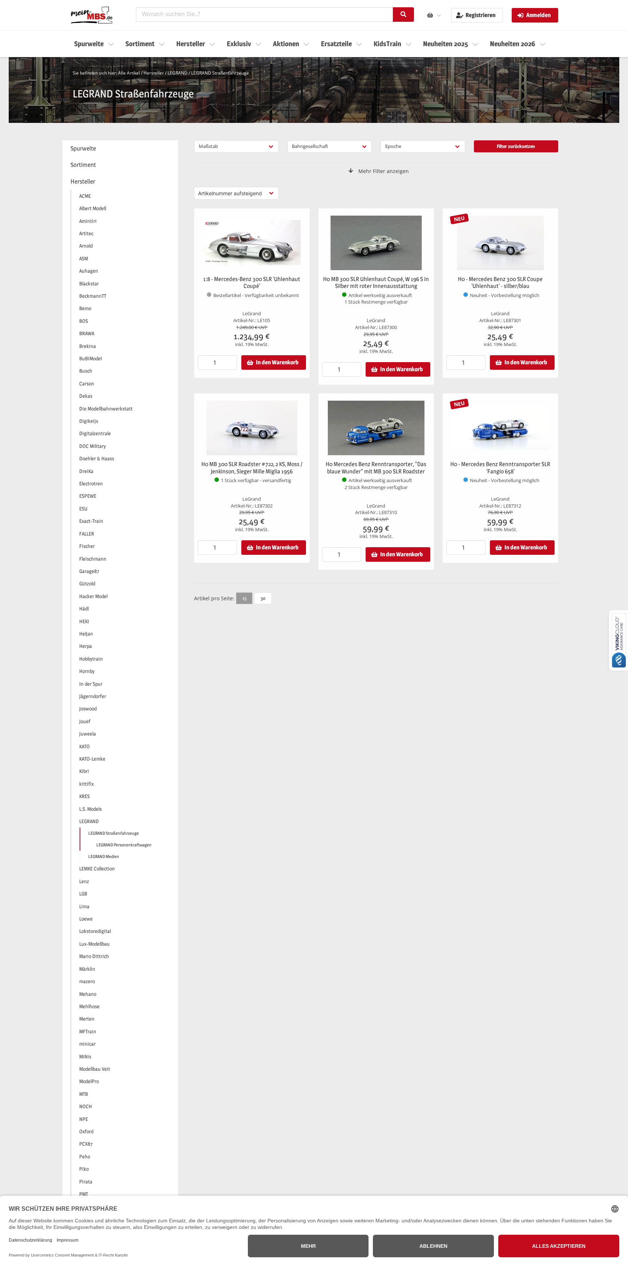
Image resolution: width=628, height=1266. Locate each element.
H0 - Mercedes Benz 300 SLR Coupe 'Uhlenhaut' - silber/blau (500, 283)
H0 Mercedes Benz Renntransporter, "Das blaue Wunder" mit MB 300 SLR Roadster (376, 468)
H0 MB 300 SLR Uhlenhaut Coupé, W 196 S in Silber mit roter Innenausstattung (376, 283)
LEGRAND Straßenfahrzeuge (220, 73)
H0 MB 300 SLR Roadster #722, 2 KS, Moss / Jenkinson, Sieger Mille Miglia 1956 (251, 468)
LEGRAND (178, 73)
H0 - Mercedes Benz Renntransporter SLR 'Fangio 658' (500, 468)
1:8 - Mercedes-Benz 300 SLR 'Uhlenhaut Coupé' (251, 283)
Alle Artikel (129, 73)
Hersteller (154, 73)
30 (263, 598)
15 (244, 598)
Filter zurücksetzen (516, 146)
